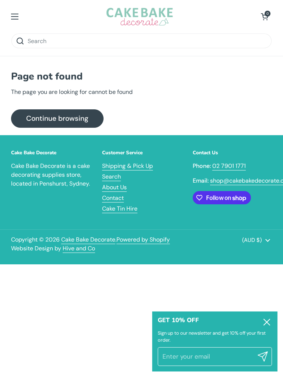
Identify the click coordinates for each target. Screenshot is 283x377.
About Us (114, 187)
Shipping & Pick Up (127, 166)
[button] (264, 16)
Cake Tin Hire (119, 208)
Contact (113, 198)
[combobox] (141, 41)
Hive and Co (79, 248)
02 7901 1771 (229, 166)
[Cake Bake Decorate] (140, 16)
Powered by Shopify (143, 239)
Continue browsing (57, 118)
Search (111, 176)
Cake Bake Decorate (88, 239)
